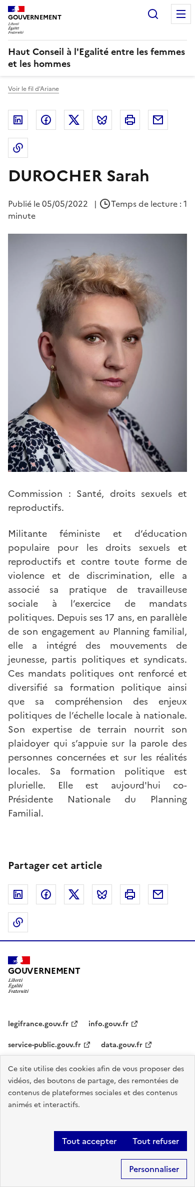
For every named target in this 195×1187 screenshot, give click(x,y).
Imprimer (130, 120)
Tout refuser (155, 1141)
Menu (181, 14)
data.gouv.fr (121, 1045)
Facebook (46, 120)
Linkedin (18, 120)
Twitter (74, 120)
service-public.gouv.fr (44, 1045)
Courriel (158, 120)
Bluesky (102, 120)
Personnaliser (154, 1169)
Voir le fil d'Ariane (33, 88)
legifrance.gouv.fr (38, 1024)
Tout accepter (89, 1141)
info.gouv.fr (108, 1024)
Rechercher (153, 14)
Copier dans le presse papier (18, 148)
